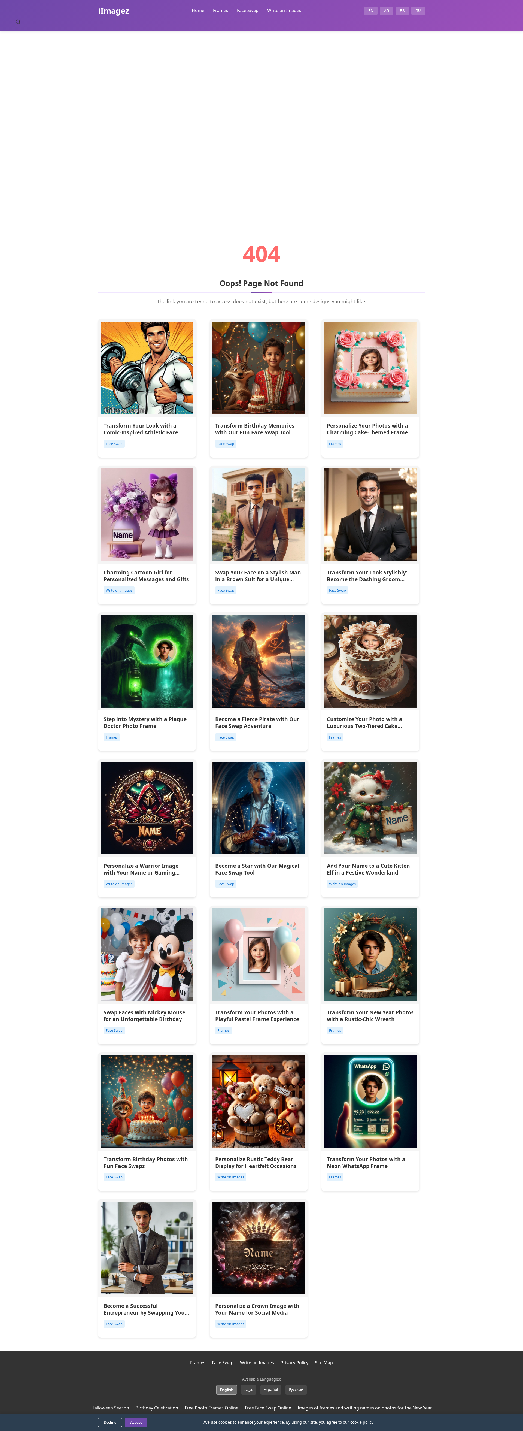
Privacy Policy (294, 1363)
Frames (220, 10)
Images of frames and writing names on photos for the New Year (365, 1408)
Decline (110, 1422)
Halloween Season (110, 1408)
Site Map (324, 1363)
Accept (136, 1422)
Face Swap (248, 10)
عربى (248, 1389)
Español (271, 1389)
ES (402, 11)
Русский (296, 1389)
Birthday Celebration (157, 1408)
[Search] (18, 22)
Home (198, 10)
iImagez (113, 10)
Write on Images (284, 10)
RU (418, 11)
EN (370, 11)
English (226, 1389)
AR (386, 11)
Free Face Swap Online (268, 1408)
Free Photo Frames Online (211, 1408)
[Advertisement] (261, 121)
